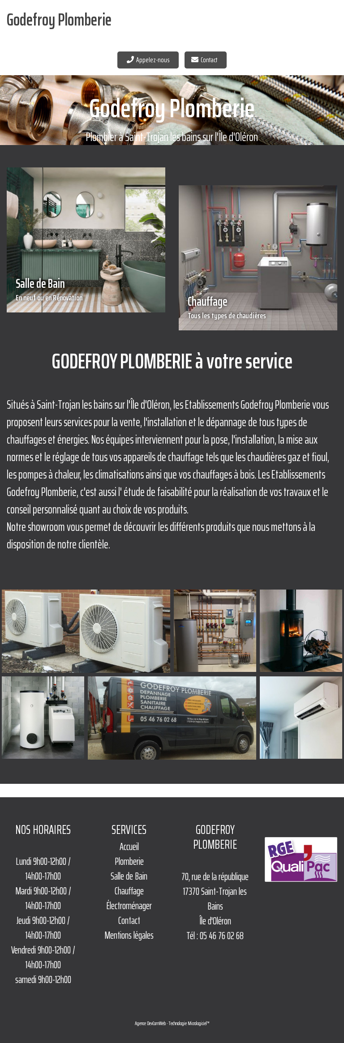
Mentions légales (129, 935)
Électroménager (129, 905)
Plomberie (129, 861)
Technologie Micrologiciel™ (189, 1023)
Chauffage (227, 306)
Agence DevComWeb (150, 1023)
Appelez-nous (154, 59)
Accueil (129, 846)
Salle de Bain (49, 289)
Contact (210, 59)
